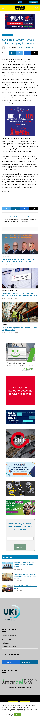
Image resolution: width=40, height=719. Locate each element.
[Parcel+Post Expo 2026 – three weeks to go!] (7, 588)
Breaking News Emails (9, 647)
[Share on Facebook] (27, 53)
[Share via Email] (34, 53)
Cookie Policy (13, 701)
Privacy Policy (25, 701)
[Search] (36, 8)
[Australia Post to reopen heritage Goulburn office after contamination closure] (7, 577)
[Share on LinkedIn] (12, 53)
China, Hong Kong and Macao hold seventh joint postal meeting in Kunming (24, 564)
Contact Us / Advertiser (9, 636)
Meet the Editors (7, 639)
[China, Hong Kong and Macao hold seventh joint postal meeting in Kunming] (7, 565)
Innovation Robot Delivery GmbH (20, 688)
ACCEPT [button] (18, 714)
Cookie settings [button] (8, 715)
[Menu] (3, 8)
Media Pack (5, 643)
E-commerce (7, 35)
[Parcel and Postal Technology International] (20, 8)
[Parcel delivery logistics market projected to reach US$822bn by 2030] (20, 312)
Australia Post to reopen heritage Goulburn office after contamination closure (25, 576)
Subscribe (33, 2)
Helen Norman (12, 47)
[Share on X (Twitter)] (19, 53)
